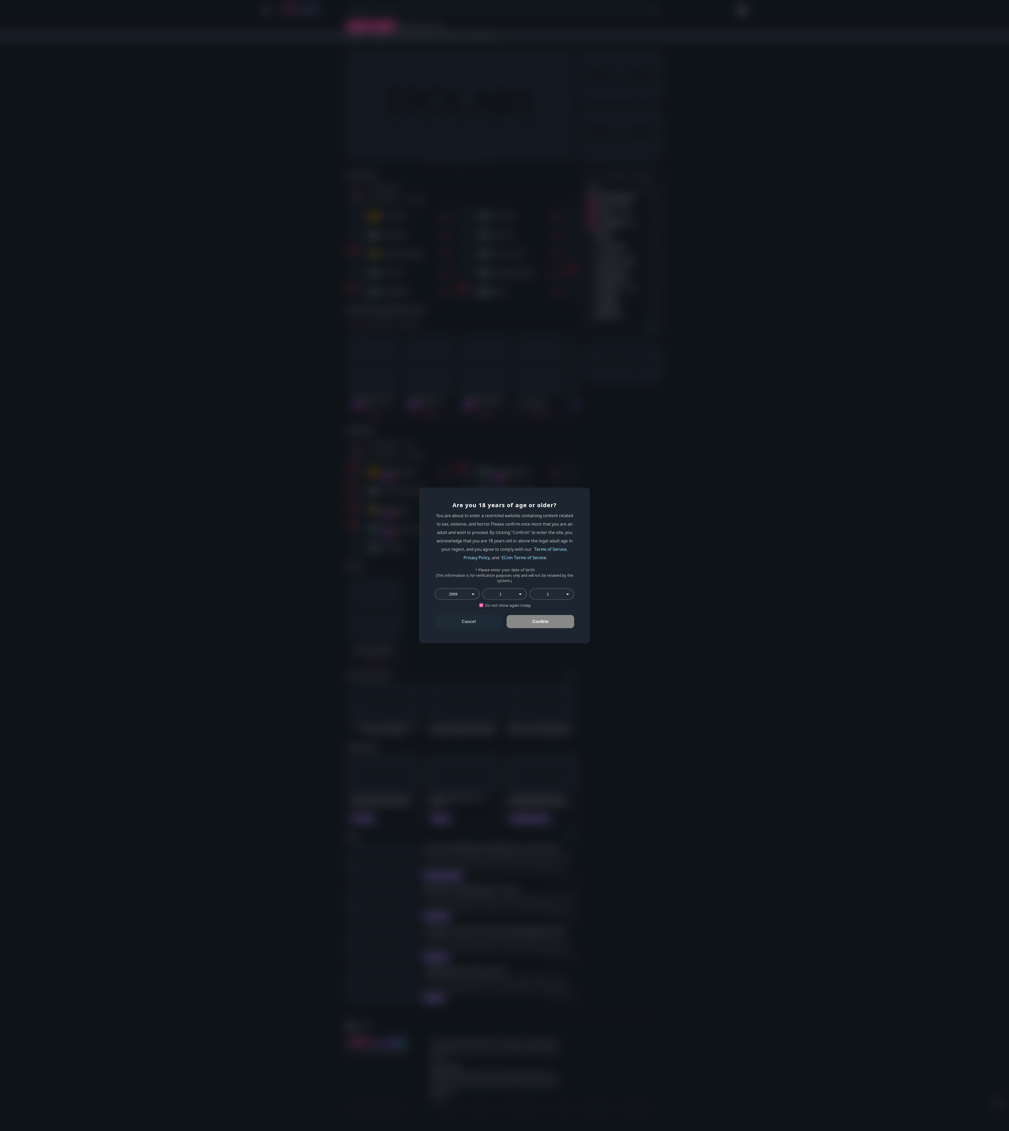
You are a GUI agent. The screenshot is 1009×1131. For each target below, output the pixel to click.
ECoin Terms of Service (524, 558)
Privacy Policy (477, 558)
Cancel (469, 621)
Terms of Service (550, 549)
